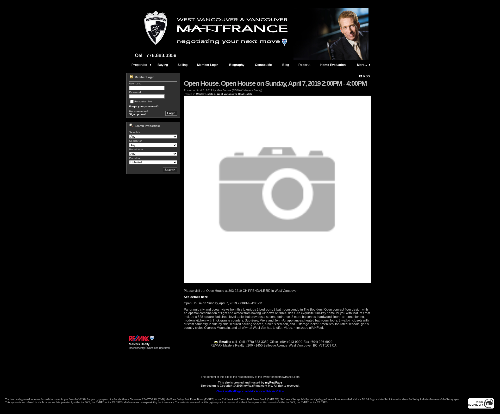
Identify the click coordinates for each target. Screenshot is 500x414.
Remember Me (143, 101)
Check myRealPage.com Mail (235, 391)
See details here (196, 297)
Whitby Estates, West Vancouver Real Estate (224, 93)
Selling (183, 65)
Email (223, 342)
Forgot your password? (144, 106)
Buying (163, 65)
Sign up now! (137, 114)
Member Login (207, 65)
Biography (237, 65)
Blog (285, 65)
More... (362, 65)
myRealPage (273, 382)
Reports (304, 65)
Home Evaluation (333, 65)
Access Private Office (270, 391)
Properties (139, 65)
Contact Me (263, 65)
